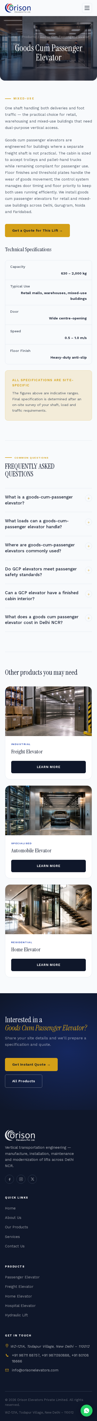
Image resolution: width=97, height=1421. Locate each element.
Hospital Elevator (20, 1306)
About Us (13, 1218)
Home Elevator (18, 1296)
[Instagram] (20, 1178)
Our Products (16, 1227)
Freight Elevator (19, 1287)
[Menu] (87, 8)
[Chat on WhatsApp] (87, 1411)
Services (12, 1237)
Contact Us (15, 1246)
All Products (23, 1081)
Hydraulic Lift (16, 1315)
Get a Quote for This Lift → (37, 230)
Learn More (48, 767)
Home (12, 37)
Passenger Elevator (22, 1277)
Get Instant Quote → (31, 1064)
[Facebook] (9, 1178)
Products (29, 37)
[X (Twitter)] (32, 1178)
